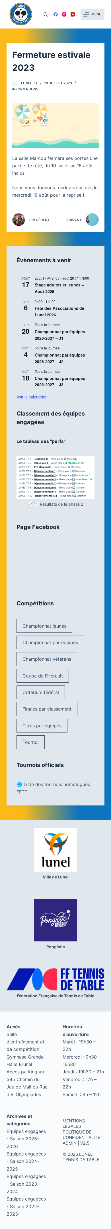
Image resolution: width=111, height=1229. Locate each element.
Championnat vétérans (46, 659)
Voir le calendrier (32, 397)
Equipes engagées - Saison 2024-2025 (26, 1161)
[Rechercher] (46, 14)
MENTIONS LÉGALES (74, 1123)
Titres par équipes (41, 726)
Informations (25, 89)
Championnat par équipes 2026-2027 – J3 (60, 381)
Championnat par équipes (50, 642)
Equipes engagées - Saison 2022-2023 (26, 1206)
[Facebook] (56, 14)
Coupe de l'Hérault (42, 676)
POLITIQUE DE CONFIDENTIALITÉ (81, 1134)
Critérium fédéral (40, 692)
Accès (13, 1026)
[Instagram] (64, 14)
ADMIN (70, 1143)
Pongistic (55, 946)
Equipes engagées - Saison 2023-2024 (26, 1183)
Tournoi (30, 742)
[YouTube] (73, 14)
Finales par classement (46, 709)
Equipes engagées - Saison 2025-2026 (26, 1138)
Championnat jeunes (44, 626)
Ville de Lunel (56, 876)
